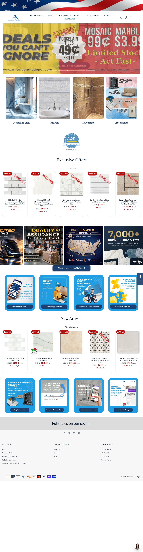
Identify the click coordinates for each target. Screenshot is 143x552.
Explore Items (19, 410)
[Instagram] (78, 433)
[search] (121, 17)
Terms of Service (106, 460)
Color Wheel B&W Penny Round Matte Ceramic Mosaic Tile (99, 360)
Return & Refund (106, 449)
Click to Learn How (123, 307)
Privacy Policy (105, 456)
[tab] (52, 71)
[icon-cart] (131, 17)
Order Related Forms (9, 460)
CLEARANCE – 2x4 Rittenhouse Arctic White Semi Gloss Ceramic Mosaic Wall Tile (15, 202)
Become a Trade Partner (89, 307)
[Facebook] (64, 433)
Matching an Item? (19, 307)
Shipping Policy (106, 453)
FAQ (3, 449)
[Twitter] (69, 433)
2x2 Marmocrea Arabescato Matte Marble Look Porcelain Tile (71, 202)
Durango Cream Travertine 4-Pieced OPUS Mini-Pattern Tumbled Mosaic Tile (128, 202)
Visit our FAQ (123, 410)
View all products (70, 169)
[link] (77, 327)
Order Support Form (54, 307)
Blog (55, 456)
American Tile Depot (133, 477)
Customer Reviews (8, 453)
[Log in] (126, 17)
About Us (57, 449)
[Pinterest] (74, 433)
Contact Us (57, 453)
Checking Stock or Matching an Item (14, 463)
